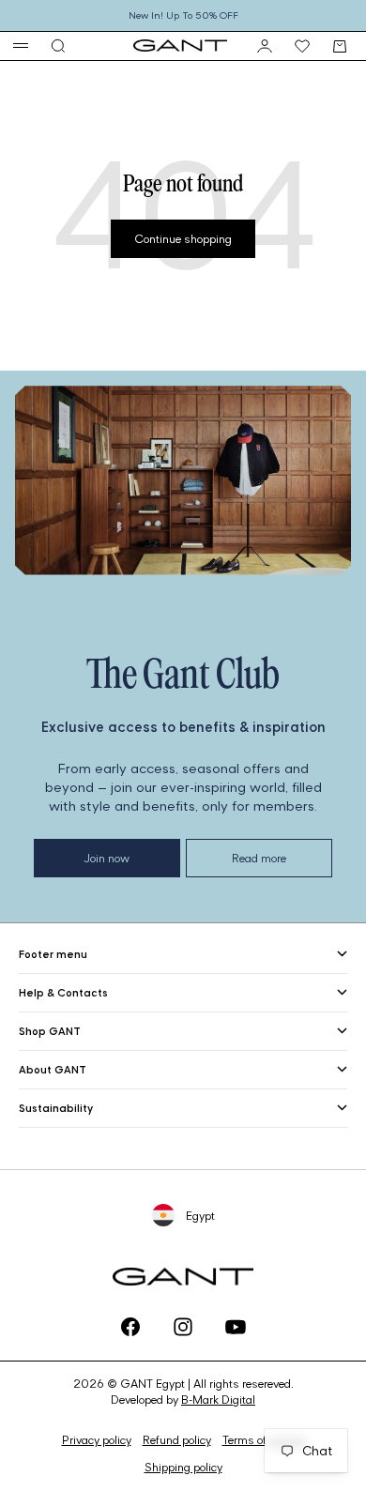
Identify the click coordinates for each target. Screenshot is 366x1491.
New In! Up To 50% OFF (183, 15)
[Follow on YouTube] (235, 1327)
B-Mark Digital (218, 1399)
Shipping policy (183, 1467)
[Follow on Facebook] (130, 1327)
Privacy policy (96, 1440)
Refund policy (177, 1440)
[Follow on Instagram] (183, 1327)
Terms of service (263, 1440)
